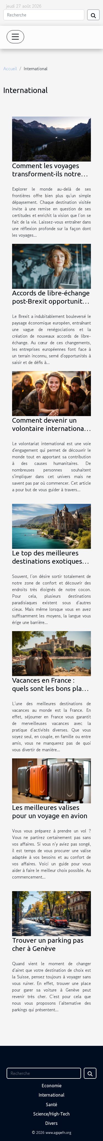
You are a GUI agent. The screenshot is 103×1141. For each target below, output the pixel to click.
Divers (51, 1123)
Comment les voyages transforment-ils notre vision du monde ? (46, 174)
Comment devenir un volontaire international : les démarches (50, 428)
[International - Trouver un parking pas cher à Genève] (51, 913)
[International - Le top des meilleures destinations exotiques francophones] (51, 525)
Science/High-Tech (51, 1113)
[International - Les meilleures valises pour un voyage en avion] (51, 780)
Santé (51, 1104)
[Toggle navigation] (15, 36)
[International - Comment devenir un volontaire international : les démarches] (51, 392)
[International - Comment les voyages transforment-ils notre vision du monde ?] (51, 138)
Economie (52, 1085)
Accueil (10, 68)
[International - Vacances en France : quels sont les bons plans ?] (51, 652)
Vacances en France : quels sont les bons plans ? (50, 688)
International (51, 1094)
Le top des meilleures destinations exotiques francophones (47, 561)
